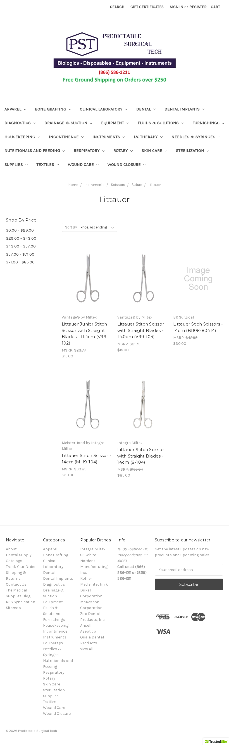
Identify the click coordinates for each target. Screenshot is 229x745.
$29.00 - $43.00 (21, 238)
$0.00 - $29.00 (20, 230)
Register (198, 6)
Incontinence (64, 136)
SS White (88, 555)
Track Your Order (21, 566)
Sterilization (190, 150)
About (11, 549)
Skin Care (152, 150)
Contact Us (16, 584)
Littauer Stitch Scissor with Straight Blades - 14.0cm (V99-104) (140, 330)
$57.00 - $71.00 (20, 254)
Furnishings (206, 122)
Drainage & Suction (66, 122)
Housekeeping (20, 136)
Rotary (121, 150)
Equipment (113, 122)
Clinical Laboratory (102, 109)
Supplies (14, 164)
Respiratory (87, 150)
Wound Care (81, 164)
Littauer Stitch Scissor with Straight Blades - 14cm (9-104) (140, 456)
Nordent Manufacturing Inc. (94, 566)
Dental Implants (182, 109)
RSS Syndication (20, 602)
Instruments (106, 136)
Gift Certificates (147, 6)
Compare (85, 283)
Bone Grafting (51, 109)
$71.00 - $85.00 (20, 262)
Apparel (13, 109)
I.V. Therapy (146, 136)
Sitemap (13, 607)
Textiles (46, 164)
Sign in (176, 6)
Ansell (85, 625)
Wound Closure (125, 164)
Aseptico (88, 631)
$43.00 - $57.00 (21, 246)
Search (117, 6)
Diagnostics (18, 122)
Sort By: (71, 227)
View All (86, 649)
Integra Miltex (92, 549)
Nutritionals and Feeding (32, 150)
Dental (144, 109)
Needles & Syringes (193, 136)
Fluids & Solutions (159, 122)
